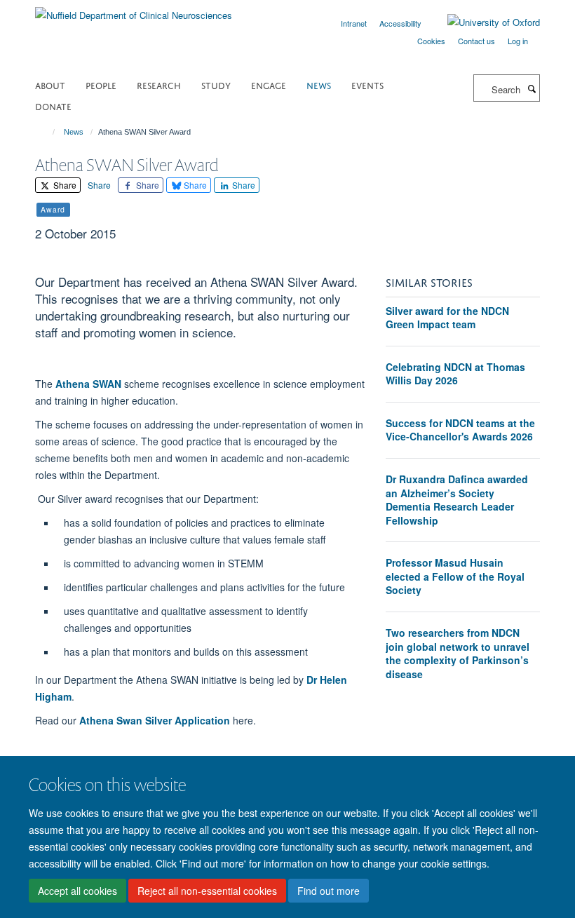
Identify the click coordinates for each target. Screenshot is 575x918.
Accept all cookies (77, 891)
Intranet (354, 23)
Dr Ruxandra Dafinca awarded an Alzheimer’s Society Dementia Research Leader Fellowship (457, 499)
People (101, 84)
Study (216, 84)
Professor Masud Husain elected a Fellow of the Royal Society (455, 576)
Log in (518, 40)
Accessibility (400, 23)
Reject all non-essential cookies (207, 891)
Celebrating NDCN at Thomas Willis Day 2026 (455, 374)
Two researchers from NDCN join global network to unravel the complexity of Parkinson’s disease (457, 653)
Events (367, 84)
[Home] (47, 132)
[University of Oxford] (483, 22)
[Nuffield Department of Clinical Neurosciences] (133, 10)
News (318, 84)
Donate (53, 105)
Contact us (476, 40)
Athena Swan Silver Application (154, 720)
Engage (268, 84)
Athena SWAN (88, 384)
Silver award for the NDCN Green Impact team (447, 318)
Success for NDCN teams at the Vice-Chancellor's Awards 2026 (460, 430)
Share (63, 185)
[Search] (531, 88)
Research (159, 84)
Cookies (431, 40)
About (50, 84)
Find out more (328, 891)
